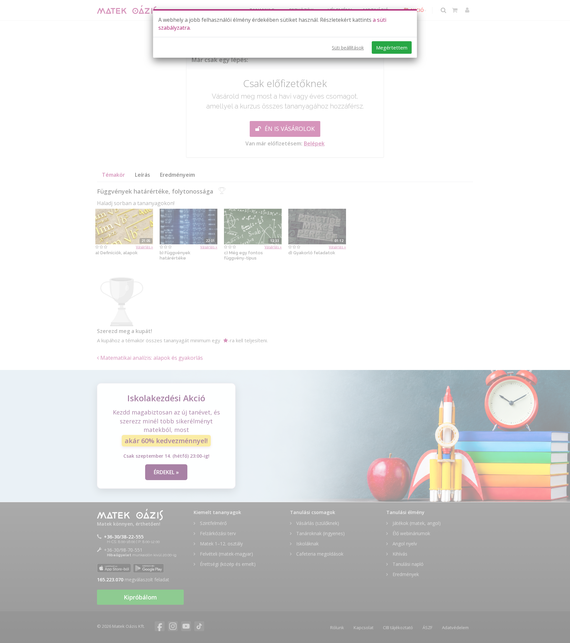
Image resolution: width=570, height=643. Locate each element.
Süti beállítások (348, 48)
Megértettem (391, 47)
